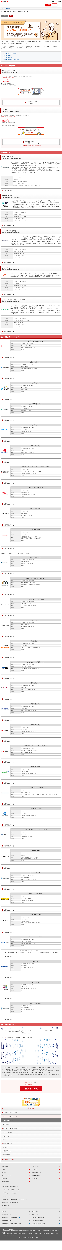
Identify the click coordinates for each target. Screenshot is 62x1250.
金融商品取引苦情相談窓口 (38, 1223)
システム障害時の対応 (37, 1220)
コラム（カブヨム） (7, 1175)
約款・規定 (4, 1178)
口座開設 (48, 4)
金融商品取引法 (6, 1181)
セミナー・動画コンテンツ (7, 8)
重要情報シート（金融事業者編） (10, 1217)
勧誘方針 (4, 1211)
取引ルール (34, 1178)
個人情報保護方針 (6, 1214)
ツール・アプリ (36, 1169)
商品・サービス (36, 1166)
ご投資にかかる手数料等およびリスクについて (13, 1199)
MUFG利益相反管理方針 (38, 1217)
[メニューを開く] (59, 4)
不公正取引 (4, 1205)
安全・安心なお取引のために (9, 1186)
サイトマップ (5, 1196)
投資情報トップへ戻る (9, 1159)
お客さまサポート (36, 1172)
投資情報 (4, 1172)
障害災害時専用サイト (7, 1220)
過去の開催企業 (8, 57)
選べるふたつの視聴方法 (10, 53)
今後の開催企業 (8, 55)
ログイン (54, 4)
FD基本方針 (35, 1214)
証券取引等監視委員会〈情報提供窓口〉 (12, 1223)
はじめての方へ (6, 1166)
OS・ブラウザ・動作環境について (10, 1189)
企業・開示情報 (36, 1175)
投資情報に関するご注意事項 (9, 1202)
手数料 (3, 1169)
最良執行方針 (35, 1211)
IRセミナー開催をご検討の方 (11, 59)
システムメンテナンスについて (9, 1193)
